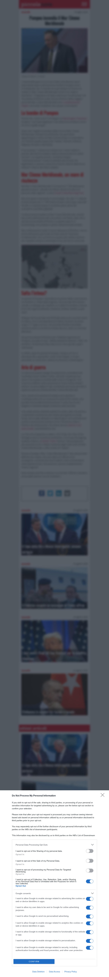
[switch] (89, 851)
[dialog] (54, 883)
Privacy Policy (70, 971)
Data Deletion (38, 971)
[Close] (103, 796)
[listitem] (54, 844)
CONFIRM (34, 962)
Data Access (54, 971)
